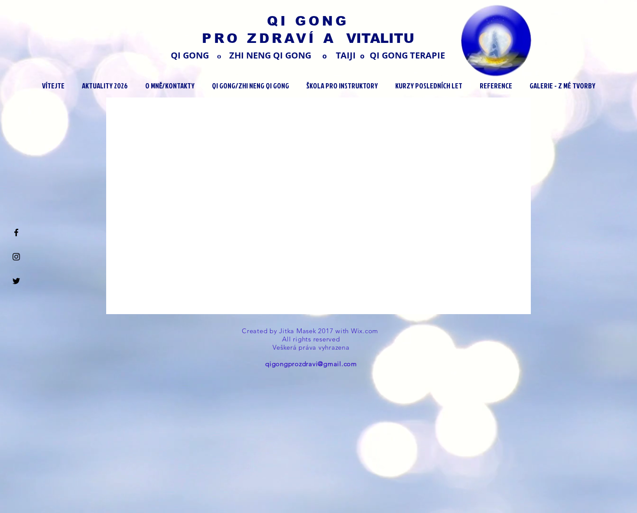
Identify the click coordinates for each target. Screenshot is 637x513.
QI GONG (308, 21)
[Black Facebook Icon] (16, 232)
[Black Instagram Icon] (16, 257)
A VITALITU (368, 38)
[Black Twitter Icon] (16, 281)
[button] (104, 86)
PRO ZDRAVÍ (262, 38)
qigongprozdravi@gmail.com (311, 364)
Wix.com (365, 331)
